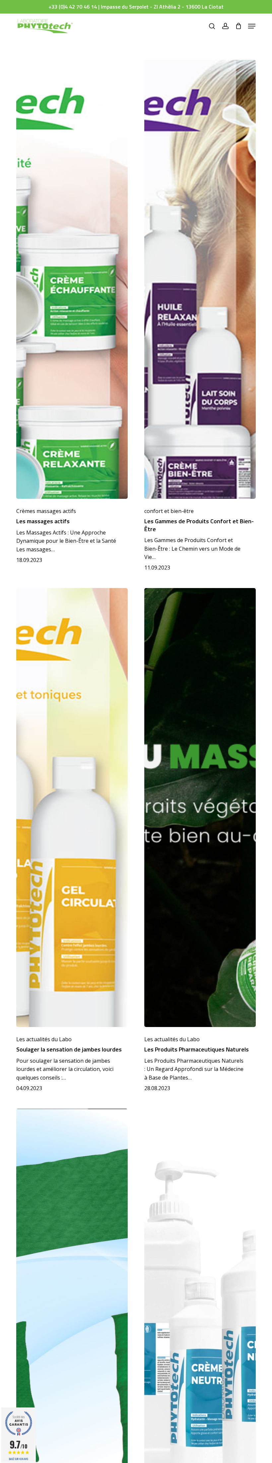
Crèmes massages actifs (46, 511)
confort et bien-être (169, 511)
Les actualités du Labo (44, 1040)
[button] (251, 26)
